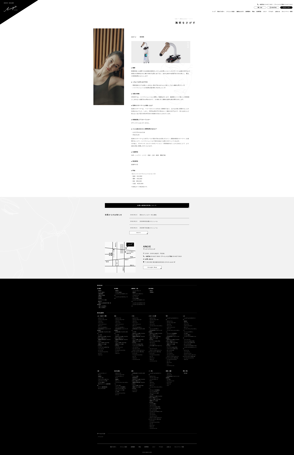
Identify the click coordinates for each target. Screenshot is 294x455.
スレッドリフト (135, 296)
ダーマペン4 (169, 362)
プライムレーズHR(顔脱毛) (172, 333)
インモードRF (101, 377)
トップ (214, 11)
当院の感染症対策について (147, 205)
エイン (169, 385)
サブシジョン (152, 321)
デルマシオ (136, 134)
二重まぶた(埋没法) (101, 307)
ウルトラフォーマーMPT (103, 380)
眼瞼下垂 (100, 301)
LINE (260, 7)
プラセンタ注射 (135, 376)
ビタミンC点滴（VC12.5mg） (104, 342)
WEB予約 (274, 7)
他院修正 (100, 290)
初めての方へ (220, 11)
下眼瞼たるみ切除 (101, 295)
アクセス (271, 11)
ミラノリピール (101, 348)
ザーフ (100, 374)
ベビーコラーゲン (187, 339)
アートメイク (100, 436)
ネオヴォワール (101, 318)
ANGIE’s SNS (286, 7)
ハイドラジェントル (139, 132)
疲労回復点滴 (135, 377)
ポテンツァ (100, 325)
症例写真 (258, 11)
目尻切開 (100, 296)
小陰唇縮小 (151, 292)
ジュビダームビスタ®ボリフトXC (190, 345)
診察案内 (248, 11)
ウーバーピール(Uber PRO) (137, 344)
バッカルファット (135, 295)
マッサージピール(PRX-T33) (103, 347)
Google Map (152, 267)
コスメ (265, 11)
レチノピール (152, 342)
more (139, 232)
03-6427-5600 (265, 4)
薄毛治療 (185, 373)
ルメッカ (100, 353)
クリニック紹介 (230, 11)
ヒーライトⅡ (101, 350)
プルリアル (100, 321)
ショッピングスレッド (136, 290)
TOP (176, 18)
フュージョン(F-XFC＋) (102, 327)
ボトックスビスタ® (170, 350)
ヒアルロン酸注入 (101, 292)
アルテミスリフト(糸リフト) (137, 293)
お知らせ (277, 11)
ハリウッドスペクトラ (102, 324)
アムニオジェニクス (119, 347)
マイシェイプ (100, 322)
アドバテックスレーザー (102, 319)
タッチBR (134, 331)
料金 (253, 11)
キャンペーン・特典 (287, 11)
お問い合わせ (149, 259)
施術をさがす (240, 11)
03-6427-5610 (283, 4)
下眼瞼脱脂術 (100, 293)
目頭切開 (100, 298)
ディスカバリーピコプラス (103, 351)
